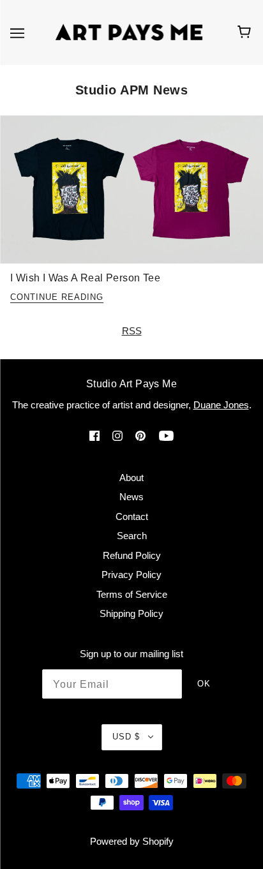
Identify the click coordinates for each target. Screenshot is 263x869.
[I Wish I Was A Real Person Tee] (131, 194)
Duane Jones (221, 404)
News (131, 496)
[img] (94, 435)
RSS (132, 330)
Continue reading (56, 297)
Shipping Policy (131, 613)
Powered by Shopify (132, 841)
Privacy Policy (131, 574)
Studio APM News (131, 90)
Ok (204, 683)
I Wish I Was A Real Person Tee (85, 277)
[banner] (129, 31)
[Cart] (246, 32)
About (131, 477)
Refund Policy (132, 555)
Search (132, 535)
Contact (132, 516)
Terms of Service (131, 594)
